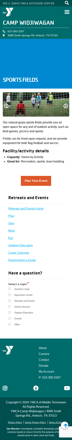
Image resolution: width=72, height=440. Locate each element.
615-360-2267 (16, 31)
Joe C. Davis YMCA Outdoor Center (28, 3)
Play (11, 216)
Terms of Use (55, 422)
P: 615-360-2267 (50, 377)
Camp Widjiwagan (28, 22)
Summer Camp (22, 289)
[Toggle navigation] (67, 11)
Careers (44, 353)
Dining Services (22, 307)
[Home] (8, 12)
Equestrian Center (23, 295)
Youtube (66, 388)
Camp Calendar (18, 252)
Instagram (7, 388)
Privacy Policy (15, 422)
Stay (11, 223)
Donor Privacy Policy (35, 422)
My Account (46, 371)
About (43, 348)
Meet (11, 230)
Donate (18, 318)
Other (17, 324)
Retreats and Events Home (26, 208)
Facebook (36, 388)
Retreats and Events (24, 301)
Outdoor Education (20, 245)
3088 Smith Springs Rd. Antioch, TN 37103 (33, 35)
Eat (10, 238)
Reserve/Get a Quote (22, 260)
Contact (44, 359)
